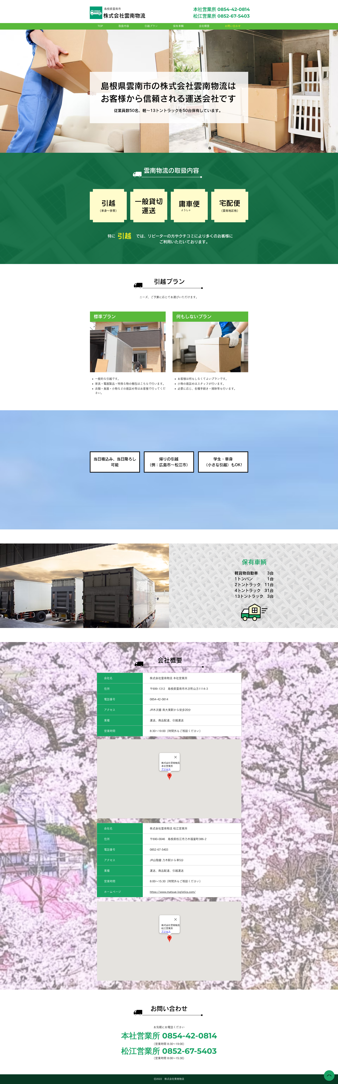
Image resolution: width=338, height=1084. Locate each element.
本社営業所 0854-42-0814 (221, 9)
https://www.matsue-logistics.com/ (173, 891)
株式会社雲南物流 (124, 15)
